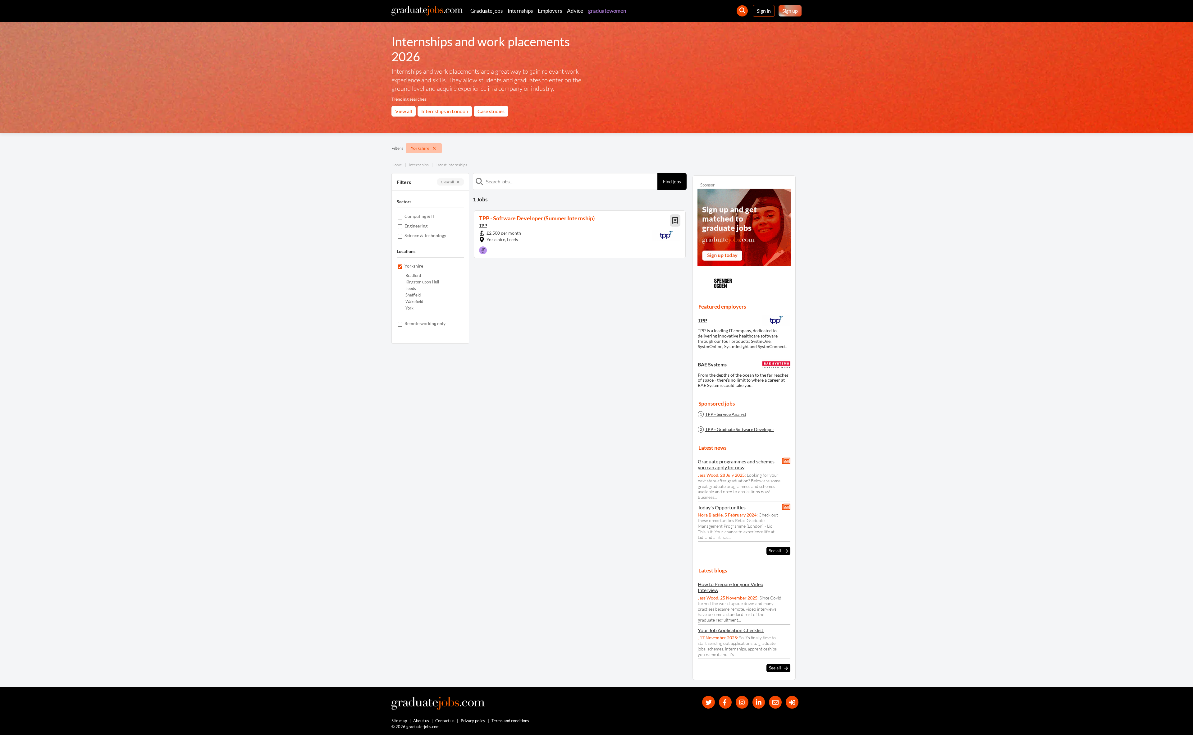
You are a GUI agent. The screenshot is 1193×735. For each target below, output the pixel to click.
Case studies (491, 111)
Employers (550, 10)
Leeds (410, 289)
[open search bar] (742, 10)
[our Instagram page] (742, 702)
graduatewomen (607, 10)
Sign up (790, 11)
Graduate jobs (486, 10)
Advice (575, 10)
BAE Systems (712, 364)
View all (403, 111)
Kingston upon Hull (422, 282)
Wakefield (414, 302)
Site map (399, 720)
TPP (483, 225)
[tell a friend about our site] (775, 702)
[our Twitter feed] (708, 702)
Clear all (447, 182)
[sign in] (792, 702)
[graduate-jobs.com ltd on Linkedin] (758, 702)
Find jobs (672, 181)
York (409, 308)
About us (421, 720)
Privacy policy (473, 720)
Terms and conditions (510, 720)
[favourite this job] (675, 220)
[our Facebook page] (725, 702)
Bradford (413, 275)
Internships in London (444, 111)
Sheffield (413, 295)
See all (775, 550)
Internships (520, 10)
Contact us (445, 720)
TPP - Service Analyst (725, 414)
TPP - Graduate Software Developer (739, 429)
